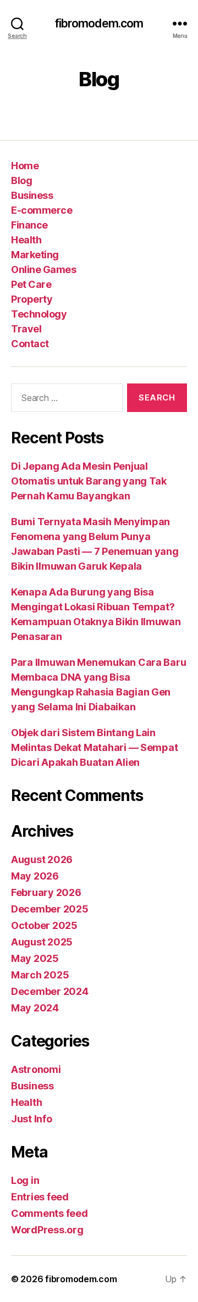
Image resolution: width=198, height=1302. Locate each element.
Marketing (35, 254)
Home (24, 165)
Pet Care (31, 284)
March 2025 (40, 975)
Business (32, 195)
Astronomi (36, 1069)
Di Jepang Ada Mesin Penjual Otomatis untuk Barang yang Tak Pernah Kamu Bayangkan (89, 481)
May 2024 (35, 1008)
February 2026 (46, 892)
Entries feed (40, 1197)
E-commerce (41, 210)
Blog (21, 180)
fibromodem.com (99, 23)
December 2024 (50, 991)
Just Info (31, 1119)
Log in (25, 1180)
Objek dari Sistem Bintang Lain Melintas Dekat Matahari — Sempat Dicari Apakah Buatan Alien (94, 747)
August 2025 (42, 942)
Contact (30, 343)
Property (31, 299)
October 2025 (44, 925)
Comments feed (49, 1213)
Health (26, 240)
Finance (29, 225)
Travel (26, 329)
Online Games (43, 269)
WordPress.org (47, 1230)
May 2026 (35, 876)
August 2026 (42, 859)
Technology (39, 314)
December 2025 (50, 909)
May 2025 (35, 958)
